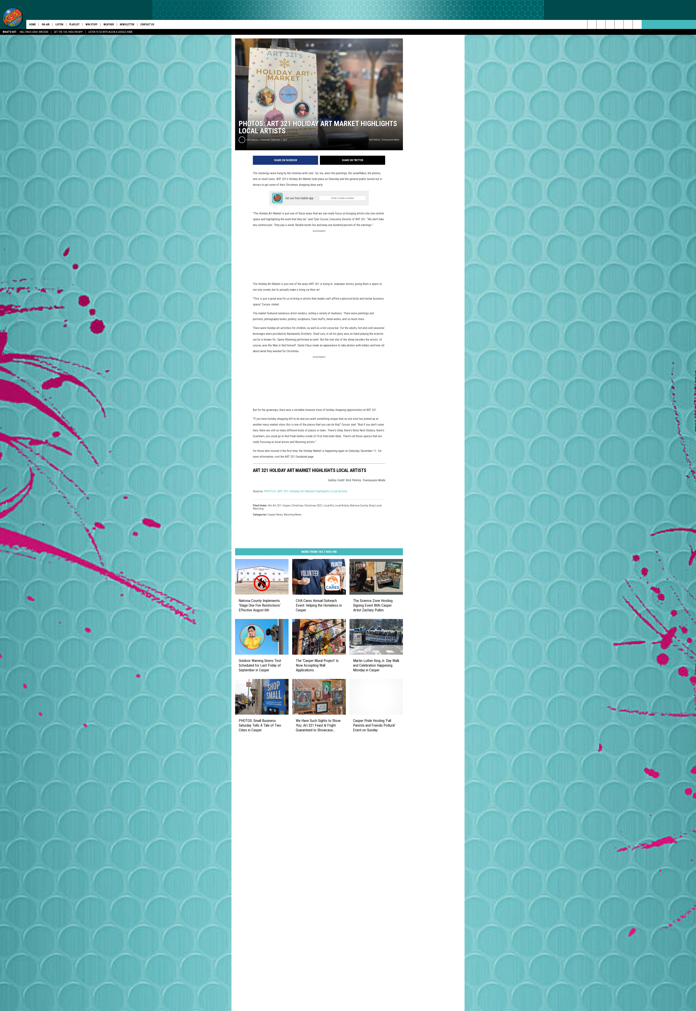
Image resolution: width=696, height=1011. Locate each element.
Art (270, 505)
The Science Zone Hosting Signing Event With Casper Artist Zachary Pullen (373, 605)
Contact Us (147, 24)
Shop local (375, 505)
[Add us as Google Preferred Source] (600, 24)
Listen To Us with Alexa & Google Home (110, 31)
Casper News (275, 514)
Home (32, 24)
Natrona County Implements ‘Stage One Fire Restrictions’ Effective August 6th (260, 605)
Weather (108, 24)
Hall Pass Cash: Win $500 (34, 31)
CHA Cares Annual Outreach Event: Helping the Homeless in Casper (319, 605)
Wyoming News (292, 514)
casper (286, 505)
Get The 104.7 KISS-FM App (68, 31)
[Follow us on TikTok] (628, 24)
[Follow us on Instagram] (619, 24)
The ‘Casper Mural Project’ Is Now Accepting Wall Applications (317, 665)
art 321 (277, 505)
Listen (59, 24)
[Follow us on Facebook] (610, 24)
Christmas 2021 (313, 505)
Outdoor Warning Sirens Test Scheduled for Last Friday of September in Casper (260, 665)
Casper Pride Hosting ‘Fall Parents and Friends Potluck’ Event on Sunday (374, 725)
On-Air (45, 24)
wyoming (258, 508)
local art (329, 505)
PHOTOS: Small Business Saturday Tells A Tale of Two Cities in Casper (260, 725)
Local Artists (342, 505)
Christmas (297, 505)
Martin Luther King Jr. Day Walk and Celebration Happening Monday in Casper (376, 665)
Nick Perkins (252, 139)
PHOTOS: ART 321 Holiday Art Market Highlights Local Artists (305, 491)
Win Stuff (92, 24)
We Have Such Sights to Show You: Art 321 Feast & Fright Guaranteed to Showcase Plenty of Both (318, 725)
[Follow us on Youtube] (637, 24)
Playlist (74, 24)
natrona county (359, 505)
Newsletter (127, 24)
